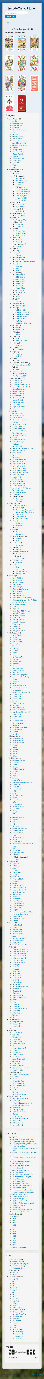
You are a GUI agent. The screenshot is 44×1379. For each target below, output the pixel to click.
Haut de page (37, 1374)
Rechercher (11, 16)
